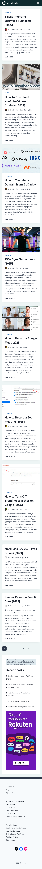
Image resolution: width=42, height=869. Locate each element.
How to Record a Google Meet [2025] (20, 706)
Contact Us (10, 787)
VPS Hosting (10, 807)
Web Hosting (11, 804)
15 (23, 648)
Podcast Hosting (12, 810)
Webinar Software (13, 837)
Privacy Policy (11, 793)
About (8, 784)
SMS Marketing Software (15, 816)
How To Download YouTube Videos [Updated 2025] (17, 101)
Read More (10, 57)
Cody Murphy (14, 29)
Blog (7, 790)
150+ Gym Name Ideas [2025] (17, 701)
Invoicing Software (13, 831)
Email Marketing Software (16, 828)
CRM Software (11, 840)
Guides (7, 93)
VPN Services (10, 813)
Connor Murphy (14, 558)
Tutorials (8, 176)
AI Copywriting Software (15, 801)
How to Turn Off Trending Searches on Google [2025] (19, 501)
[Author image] (6, 29)
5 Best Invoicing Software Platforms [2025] (18, 21)
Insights (8, 12)
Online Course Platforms (15, 834)
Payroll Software (12, 825)
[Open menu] (38, 2)
